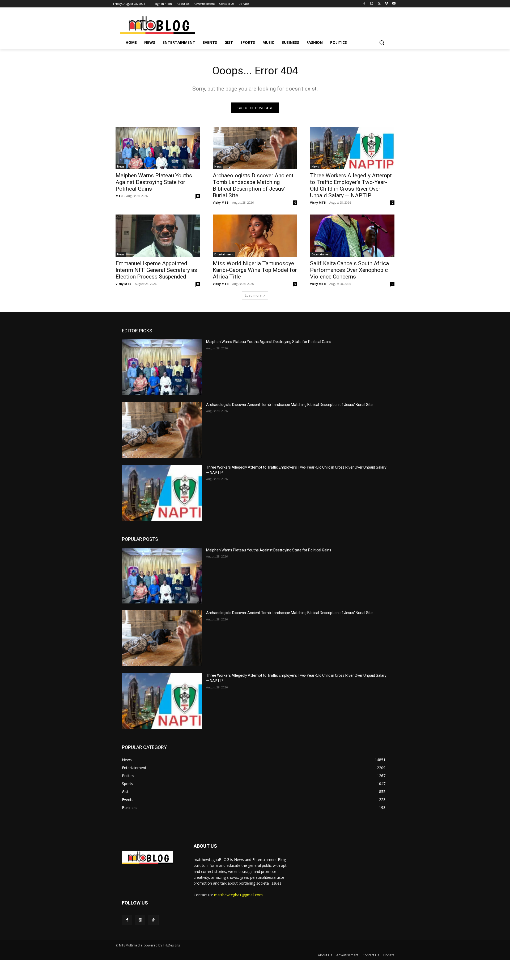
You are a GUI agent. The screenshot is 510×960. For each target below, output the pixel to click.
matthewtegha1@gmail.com (238, 894)
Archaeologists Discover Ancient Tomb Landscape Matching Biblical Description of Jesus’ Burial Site (253, 185)
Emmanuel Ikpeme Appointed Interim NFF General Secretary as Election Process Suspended (156, 270)
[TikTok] (153, 920)
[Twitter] (379, 4)
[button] (381, 42)
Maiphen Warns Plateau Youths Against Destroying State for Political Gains (154, 182)
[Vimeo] (386, 4)
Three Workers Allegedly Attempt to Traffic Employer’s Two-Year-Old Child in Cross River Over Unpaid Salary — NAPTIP (351, 185)
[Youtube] (394, 4)
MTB (119, 196)
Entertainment (223, 254)
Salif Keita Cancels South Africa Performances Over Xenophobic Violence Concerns (349, 270)
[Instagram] (372, 4)
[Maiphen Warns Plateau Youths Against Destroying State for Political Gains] (158, 148)
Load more (253, 295)
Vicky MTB (220, 202)
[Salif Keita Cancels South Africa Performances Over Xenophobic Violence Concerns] (352, 236)
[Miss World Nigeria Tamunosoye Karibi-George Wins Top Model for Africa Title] (255, 236)
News (121, 166)
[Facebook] (364, 4)
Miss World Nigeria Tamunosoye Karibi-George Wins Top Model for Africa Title (255, 270)
